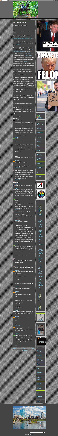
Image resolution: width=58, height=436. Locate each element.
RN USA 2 (38, 159)
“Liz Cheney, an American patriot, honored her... (40, 254)
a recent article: (25, 61)
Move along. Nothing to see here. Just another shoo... (40, 283)
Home (24, 348)
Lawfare (38, 145)
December (40, 207)
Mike (15, 180)
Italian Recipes (39, 141)
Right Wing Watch (39, 158)
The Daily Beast (39, 383)
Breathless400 (39, 351)
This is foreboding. (40, 230)
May (39, 288)
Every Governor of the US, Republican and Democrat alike (19, 51)
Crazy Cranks (38, 127)
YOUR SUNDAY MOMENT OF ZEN (40, 222)
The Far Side (38, 384)
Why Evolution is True (39, 177)
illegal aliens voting (28, 37)
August (39, 211)
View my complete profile (40, 118)
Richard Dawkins (39, 376)
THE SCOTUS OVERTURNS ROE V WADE (40, 226)
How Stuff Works (39, 359)
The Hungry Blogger (39, 167)
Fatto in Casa (38, 356)
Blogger (32, 434)
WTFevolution (38, 401)
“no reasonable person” (21, 43)
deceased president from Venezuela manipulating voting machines (23, 38)
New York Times (39, 146)
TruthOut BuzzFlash (39, 396)
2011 (38, 305)
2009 (38, 307)
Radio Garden (38, 154)
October (40, 209)
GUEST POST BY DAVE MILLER (40, 228)
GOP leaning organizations (28, 53)
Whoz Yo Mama (39, 176)
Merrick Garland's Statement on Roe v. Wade (40, 220)
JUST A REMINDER (40, 257)
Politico (38, 368)
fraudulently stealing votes (20, 37)
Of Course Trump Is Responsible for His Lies (40, 249)
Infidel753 (38, 140)
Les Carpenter (16, 210)
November (40, 208)
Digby (37, 133)
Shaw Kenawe (16, 137)
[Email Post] (21, 116)
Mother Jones (38, 364)
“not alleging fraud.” (18, 44)
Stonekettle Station (39, 163)
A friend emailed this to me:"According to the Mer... (40, 237)
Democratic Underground (40, 132)
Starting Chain (39, 380)
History (18, 303)
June (39, 213)
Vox (37, 172)
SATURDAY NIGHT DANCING (39, 235)
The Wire (38, 392)
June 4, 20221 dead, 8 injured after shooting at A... (40, 276)
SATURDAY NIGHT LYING (40, 224)
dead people (24, 37)
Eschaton (38, 136)
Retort (38, 373)
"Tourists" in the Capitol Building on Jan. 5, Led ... (40, 245)
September (40, 210)
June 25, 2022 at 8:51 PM (17, 343)
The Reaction (38, 168)
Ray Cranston (16, 119)
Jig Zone (38, 363)
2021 (38, 294)
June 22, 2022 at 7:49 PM (17, 183)
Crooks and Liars (39, 128)
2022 (38, 206)
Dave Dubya (16, 160)
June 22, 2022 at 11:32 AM (17, 167)
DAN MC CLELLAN (39, 354)
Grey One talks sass (17, 220)
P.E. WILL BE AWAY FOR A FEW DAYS (40, 215)
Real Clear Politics (39, 372)
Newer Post (14, 348)
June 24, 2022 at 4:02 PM (17, 256)
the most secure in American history (29, 55)
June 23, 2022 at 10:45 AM (17, 209)
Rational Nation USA (39, 155)
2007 (38, 309)
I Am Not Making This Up (40, 360)
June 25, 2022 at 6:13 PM (17, 333)
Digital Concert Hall (39, 355)
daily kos (38, 129)
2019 (38, 296)
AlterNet (38, 350)
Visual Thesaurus (39, 397)
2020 (38, 295)
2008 (38, 308)
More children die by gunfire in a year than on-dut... (40, 286)
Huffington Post (39, 137)
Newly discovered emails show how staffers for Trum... (40, 269)
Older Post (33, 348)
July (39, 212)
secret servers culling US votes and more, (28, 38)
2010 (38, 306)
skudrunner (16, 188)
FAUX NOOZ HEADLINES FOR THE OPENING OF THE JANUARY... (40, 266)
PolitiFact (38, 369)
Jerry (15, 184)
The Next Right (39, 388)
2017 (38, 298)
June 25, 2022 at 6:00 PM (17, 325)
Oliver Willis (38, 150)
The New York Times (39, 387)
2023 (38, 205)
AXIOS (38, 123)
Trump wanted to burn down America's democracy (40, 251)
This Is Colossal (39, 393)
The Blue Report (39, 164)
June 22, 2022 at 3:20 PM (17, 179)
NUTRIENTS (38, 149)
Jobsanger (38, 142)
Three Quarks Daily (39, 171)
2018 (38, 297)
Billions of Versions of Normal (40, 124)
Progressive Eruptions (21, 3)
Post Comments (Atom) (25, 350)
